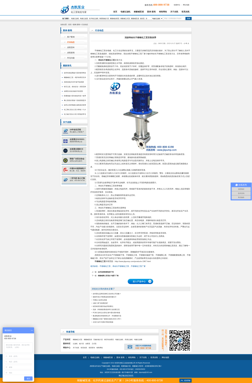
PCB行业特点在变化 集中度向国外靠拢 (106, 313)
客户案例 (71, 37)
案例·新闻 (151, 12)
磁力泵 (81, 344)
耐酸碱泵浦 (139, 12)
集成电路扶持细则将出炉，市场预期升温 (107, 316)
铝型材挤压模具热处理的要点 (103, 306)
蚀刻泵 (142, 18)
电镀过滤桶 (138, 339)
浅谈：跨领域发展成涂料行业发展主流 (106, 309)
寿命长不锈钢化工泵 (106, 208)
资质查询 (92, 348)
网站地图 (186, 5)
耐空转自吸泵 (109, 339)
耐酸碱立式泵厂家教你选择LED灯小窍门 (107, 319)
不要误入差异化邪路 (100, 300)
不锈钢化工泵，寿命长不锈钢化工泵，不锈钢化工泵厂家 (123, 266)
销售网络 (163, 12)
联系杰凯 (186, 12)
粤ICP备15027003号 (126, 375)
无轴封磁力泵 (98, 339)
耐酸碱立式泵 (125, 18)
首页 (115, 12)
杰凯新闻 (71, 53)
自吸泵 (87, 344)
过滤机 (75, 344)
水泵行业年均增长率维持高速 (103, 322)
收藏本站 (177, 5)
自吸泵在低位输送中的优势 (73, 91)
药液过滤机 (129, 339)
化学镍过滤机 (93, 18)
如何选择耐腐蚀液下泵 (106, 272)
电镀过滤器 (84, 18)
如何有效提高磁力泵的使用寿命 (75, 73)
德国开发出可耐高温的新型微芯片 (104, 297)
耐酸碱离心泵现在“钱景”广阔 (108, 276)
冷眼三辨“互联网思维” (100, 303)
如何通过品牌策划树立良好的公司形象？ (107, 294)
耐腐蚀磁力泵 (104, 18)
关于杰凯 (174, 12)
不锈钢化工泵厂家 (138, 54)
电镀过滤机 (125, 12)
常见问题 (71, 58)
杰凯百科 (71, 47)
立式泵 (94, 344)
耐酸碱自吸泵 (114, 18)
